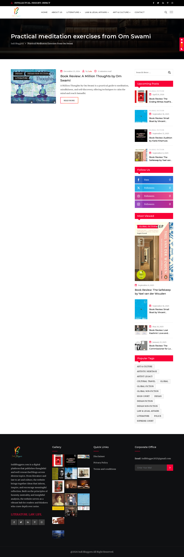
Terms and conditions (105, 469)
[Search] (166, 12)
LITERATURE (72, 12)
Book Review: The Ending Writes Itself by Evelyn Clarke (160, 102)
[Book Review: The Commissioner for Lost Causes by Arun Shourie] (141, 345)
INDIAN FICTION (145, 401)
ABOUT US (57, 12)
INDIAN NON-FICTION (147, 406)
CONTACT (140, 12)
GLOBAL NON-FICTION (147, 391)
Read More (69, 100)
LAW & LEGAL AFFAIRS (96, 12)
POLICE (157, 416)
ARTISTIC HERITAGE (147, 371)
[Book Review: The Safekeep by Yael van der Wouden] (141, 155)
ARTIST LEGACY (145, 376)
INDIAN (157, 396)
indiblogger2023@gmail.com (156, 458)
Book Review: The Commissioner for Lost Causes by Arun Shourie (161, 349)
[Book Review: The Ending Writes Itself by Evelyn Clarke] (141, 96)
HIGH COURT (143, 396)
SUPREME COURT (145, 421)
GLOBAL (164, 381)
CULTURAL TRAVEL (146, 381)
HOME (44, 12)
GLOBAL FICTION (156, 91)
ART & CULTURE (121, 12)
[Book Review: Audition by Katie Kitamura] (141, 135)
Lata (90, 71)
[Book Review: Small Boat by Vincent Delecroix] (141, 116)
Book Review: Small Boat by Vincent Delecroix (159, 121)
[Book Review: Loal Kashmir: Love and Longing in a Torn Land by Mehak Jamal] (141, 330)
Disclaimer (99, 456)
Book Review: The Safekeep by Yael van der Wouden (160, 160)
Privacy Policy (101, 462)
